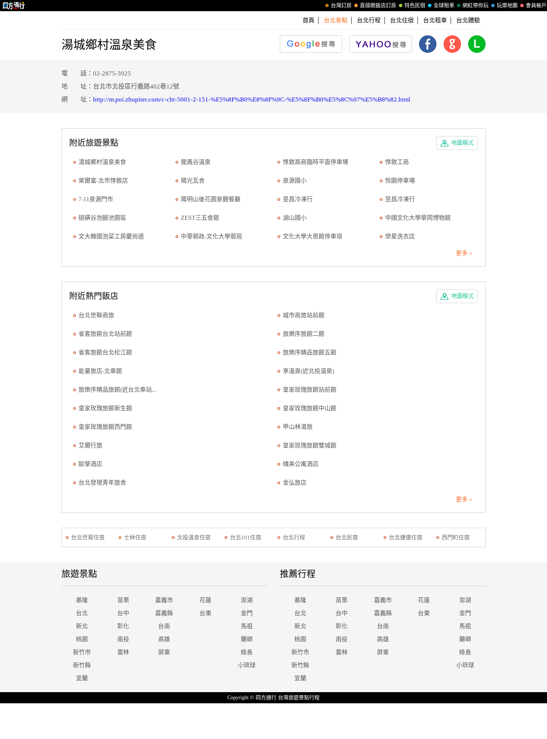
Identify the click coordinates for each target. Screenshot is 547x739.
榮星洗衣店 (400, 236)
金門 (247, 613)
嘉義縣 (164, 613)
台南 (164, 626)
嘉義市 (164, 600)
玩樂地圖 (507, 5)
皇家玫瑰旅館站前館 (309, 389)
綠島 (247, 652)
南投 (123, 639)
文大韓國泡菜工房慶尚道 (111, 236)
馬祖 (247, 626)
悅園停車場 (400, 180)
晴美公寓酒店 (301, 464)
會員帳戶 (536, 5)
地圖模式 (462, 143)
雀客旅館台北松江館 (105, 352)
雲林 (123, 652)
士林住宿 (135, 537)
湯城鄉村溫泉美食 (102, 162)
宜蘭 (82, 678)
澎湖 (247, 600)
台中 (123, 613)
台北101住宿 (245, 537)
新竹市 (82, 652)
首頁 (308, 20)
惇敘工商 (397, 162)
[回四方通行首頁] (14, 5)
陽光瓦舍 (193, 180)
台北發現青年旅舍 (102, 482)
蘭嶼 (247, 639)
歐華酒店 (90, 464)
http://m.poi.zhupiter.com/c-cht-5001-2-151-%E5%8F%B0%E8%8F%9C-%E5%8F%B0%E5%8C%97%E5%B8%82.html (251, 99)
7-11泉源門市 (96, 199)
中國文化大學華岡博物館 (418, 218)
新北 (82, 626)
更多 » (464, 253)
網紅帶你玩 (476, 5)
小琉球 (247, 665)
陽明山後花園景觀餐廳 (210, 199)
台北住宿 (402, 20)
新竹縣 (82, 665)
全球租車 (444, 5)
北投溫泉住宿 (194, 537)
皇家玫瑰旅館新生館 (105, 408)
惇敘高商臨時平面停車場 (315, 162)
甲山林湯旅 (298, 427)
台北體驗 (468, 20)
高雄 (164, 639)
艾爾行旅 (90, 445)
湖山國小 (295, 218)
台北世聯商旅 (96, 315)
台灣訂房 (341, 5)
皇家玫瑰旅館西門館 (105, 427)
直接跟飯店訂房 (378, 5)
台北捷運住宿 (405, 537)
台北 (82, 613)
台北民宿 (347, 537)
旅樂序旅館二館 (303, 334)
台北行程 (369, 20)
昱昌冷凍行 (400, 199)
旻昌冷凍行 (298, 199)
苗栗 (123, 600)
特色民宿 (414, 5)
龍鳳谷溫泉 (196, 162)
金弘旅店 (295, 482)
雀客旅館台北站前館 (105, 334)
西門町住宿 (456, 537)
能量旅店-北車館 (100, 371)
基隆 (82, 600)
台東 (205, 613)
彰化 (123, 626)
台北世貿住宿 (88, 537)
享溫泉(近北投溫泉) (308, 371)
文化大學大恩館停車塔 (312, 236)
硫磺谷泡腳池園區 (102, 218)
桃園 (82, 639)
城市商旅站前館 (303, 315)
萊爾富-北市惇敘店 (103, 180)
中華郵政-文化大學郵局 (211, 236)
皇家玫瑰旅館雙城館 (309, 445)
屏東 (164, 652)
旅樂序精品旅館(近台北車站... (117, 389)
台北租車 (435, 20)
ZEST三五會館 (200, 218)
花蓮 (205, 600)
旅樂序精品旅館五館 (309, 352)
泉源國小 (295, 180)
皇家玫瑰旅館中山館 (309, 408)
